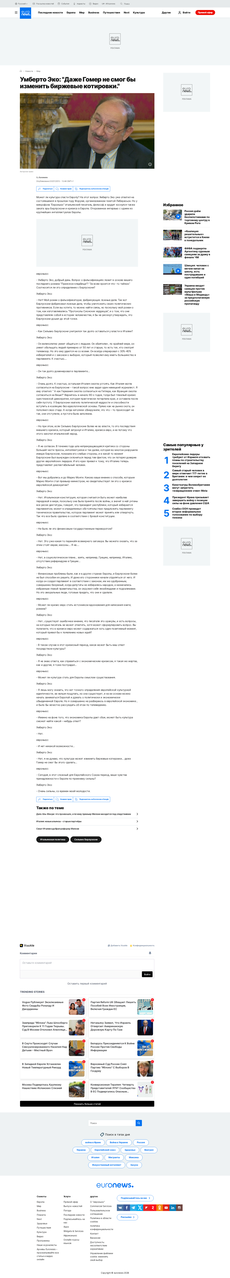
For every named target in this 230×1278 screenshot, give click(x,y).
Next (126, 12)
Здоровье (130, 1149)
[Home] (21, 71)
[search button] (121, 3)
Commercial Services (101, 1206)
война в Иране (93, 1142)
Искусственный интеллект (106, 1164)
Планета (41, 1214)
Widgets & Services (73, 1231)
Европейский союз (105, 1149)
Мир (81, 12)
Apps (66, 1226)
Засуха (134, 1164)
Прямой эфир (205, 12)
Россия (141, 1142)
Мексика (134, 1157)
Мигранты (114, 1157)
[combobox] (137, 3)
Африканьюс (70, 1235)
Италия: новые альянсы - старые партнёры (59, 821)
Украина (81, 1149)
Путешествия (111, 12)
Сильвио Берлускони (86, 839)
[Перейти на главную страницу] (25, 13)
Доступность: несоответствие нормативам (98, 1245)
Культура (139, 12)
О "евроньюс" (97, 1202)
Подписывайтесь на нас (134, 1198)
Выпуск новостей (73, 1206)
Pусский (22, 3)
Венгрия (148, 1149)
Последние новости (50, 12)
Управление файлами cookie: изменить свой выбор (101, 1256)
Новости (29, 71)
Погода (67, 1210)
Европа (71, 12)
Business (93, 12)
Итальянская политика (52, 839)
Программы (43, 1240)
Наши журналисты (47, 1244)
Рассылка (126, 1217)
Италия (95, 1157)
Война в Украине (119, 1142)
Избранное (173, 205)
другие (94, 1196)
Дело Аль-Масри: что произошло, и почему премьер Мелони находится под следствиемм (83, 814)
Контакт (94, 1233)
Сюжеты (41, 1196)
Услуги (67, 1196)
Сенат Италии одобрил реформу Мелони (57, 828)
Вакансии (95, 1237)
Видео (40, 1236)
